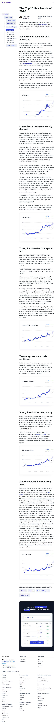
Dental (3, 721)
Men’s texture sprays (12, 38)
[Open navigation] (53, 2)
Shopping (40, 700)
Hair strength (10, 40)
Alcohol (4, 699)
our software (43, 24)
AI (38, 686)
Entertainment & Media (44, 675)
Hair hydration (10, 32)
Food (3, 689)
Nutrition (4, 708)
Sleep (3, 712)
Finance (40, 703)
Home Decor (23, 681)
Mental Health (5, 713)
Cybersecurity (41, 689)
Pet (20, 684)
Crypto (39, 707)
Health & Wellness (7, 704)
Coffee (3, 693)
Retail (39, 696)
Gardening (22, 688)
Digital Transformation (43, 693)
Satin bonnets (10, 42)
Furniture (22, 682)
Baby (21, 686)
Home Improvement (25, 679)
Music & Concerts (42, 679)
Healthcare (5, 715)
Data (39, 663)
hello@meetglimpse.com (8, 666)
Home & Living (24, 675)
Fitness (4, 710)
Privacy (40, 665)
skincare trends (27, 63)
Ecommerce (41, 698)
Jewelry (22, 697)
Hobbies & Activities (25, 702)
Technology (41, 684)
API (39, 659)
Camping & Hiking (24, 704)
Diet (3, 719)
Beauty (4, 675)
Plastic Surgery (25, 595)
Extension (22, 661)
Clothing (22, 695)
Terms (40, 667)
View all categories (12, 671)
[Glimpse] (6, 2)
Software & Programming (44, 688)
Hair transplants (11, 36)
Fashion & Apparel (25, 693)
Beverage (4, 691)
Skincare (23, 590)
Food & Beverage (6, 687)
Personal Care (5, 717)
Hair (3, 682)
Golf (21, 708)
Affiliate (40, 661)
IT (38, 691)
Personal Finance (42, 705)
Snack (3, 697)
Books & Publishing (43, 681)
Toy (21, 690)
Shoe (21, 699)
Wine (3, 701)
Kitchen (22, 677)
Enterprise (23, 659)
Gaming (40, 677)
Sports (21, 706)
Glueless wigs (10, 34)
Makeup (31, 590)
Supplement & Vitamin (7, 706)
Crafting (22, 710)
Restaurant (5, 695)
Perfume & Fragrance (43, 590)
